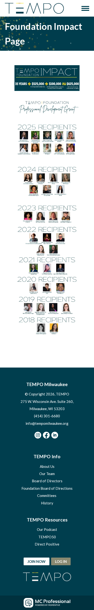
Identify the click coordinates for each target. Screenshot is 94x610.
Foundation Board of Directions (47, 488)
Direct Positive (47, 544)
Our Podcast (47, 529)
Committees (47, 495)
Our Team (47, 473)
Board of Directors (47, 481)
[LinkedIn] (54, 435)
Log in (61, 561)
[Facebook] (46, 435)
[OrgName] (34, 8)
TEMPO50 (47, 537)
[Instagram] (37, 435)
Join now (36, 561)
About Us (47, 466)
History (47, 503)
